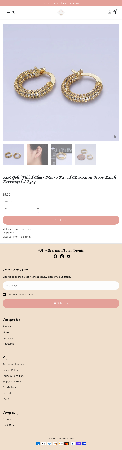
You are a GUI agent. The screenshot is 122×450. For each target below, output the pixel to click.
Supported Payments (14, 364)
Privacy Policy (10, 370)
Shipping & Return (13, 381)
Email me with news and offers (20, 294)
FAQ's (6, 399)
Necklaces (8, 344)
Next (116, 83)
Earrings (7, 326)
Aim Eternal (69, 438)
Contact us (8, 393)
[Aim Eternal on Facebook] (54, 256)
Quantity (7, 201)
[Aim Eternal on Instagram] (61, 256)
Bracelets (8, 338)
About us (8, 419)
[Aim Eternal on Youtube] (67, 256)
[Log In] (109, 12)
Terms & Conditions (14, 376)
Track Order (9, 425)
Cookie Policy (10, 387)
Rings (6, 332)
